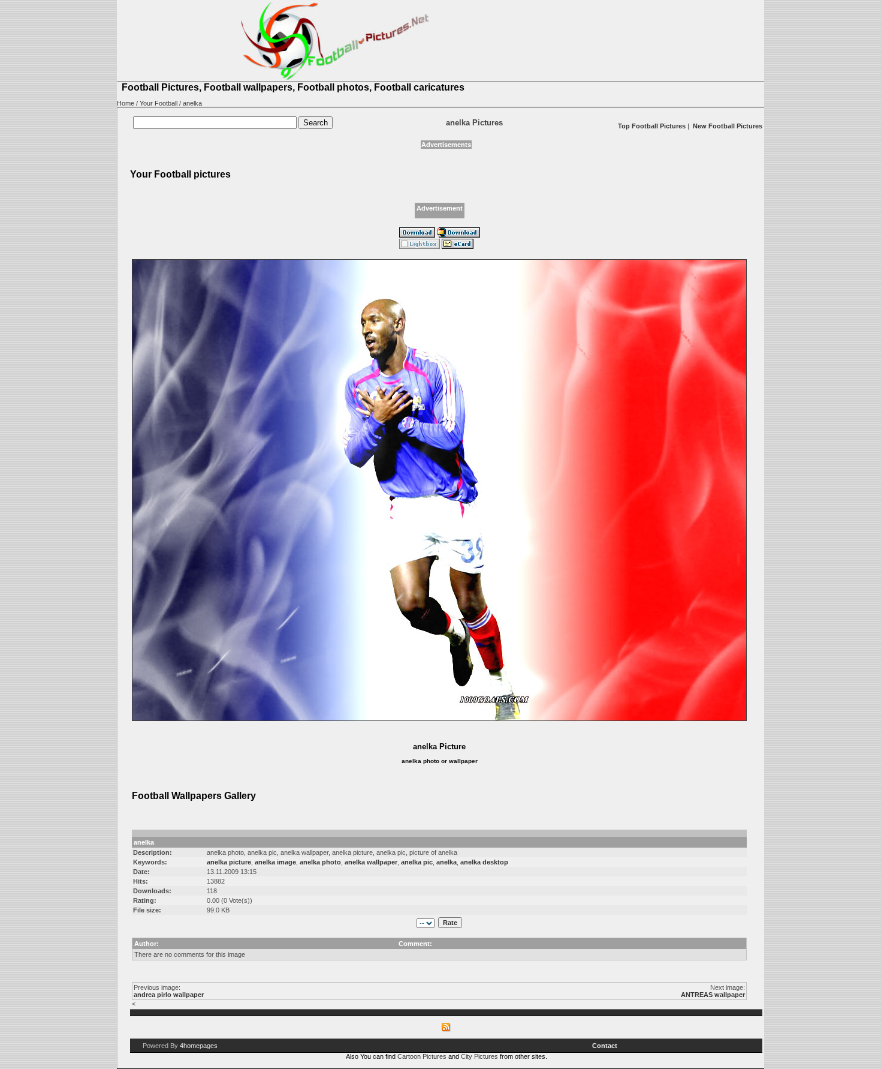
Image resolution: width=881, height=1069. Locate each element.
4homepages (199, 1045)
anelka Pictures (474, 122)
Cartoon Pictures (421, 1056)
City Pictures (479, 1056)
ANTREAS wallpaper (713, 994)
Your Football (158, 103)
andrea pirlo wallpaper (169, 994)
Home (125, 103)
